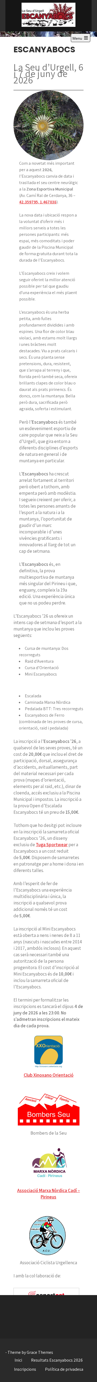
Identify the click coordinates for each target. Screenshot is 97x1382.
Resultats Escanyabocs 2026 (57, 1360)
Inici (18, 1360)
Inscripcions (25, 1369)
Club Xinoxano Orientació (49, 1075)
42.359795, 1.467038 (37, 202)
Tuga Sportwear (52, 845)
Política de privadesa (64, 1369)
